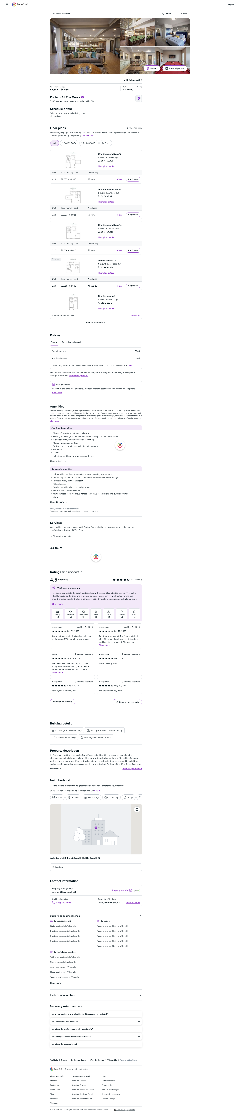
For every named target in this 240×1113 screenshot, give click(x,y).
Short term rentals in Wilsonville (63, 962)
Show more (57, 604)
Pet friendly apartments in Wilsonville (65, 957)
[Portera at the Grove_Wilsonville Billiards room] (172, 60)
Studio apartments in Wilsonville (63, 926)
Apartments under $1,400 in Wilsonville (112, 936)
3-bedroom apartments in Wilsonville (65, 941)
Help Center (55, 1089)
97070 (97, 790)
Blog (52, 1094)
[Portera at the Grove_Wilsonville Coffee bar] (137, 60)
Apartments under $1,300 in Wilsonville (112, 931)
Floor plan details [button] (106, 166)
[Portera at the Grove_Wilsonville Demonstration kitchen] (137, 32)
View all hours (133, 902)
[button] (85, 46)
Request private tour (132, 768)
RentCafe (54, 1060)
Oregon (64, 1060)
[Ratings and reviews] (81, 572)
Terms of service (108, 1080)
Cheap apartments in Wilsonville (63, 972)
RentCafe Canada (79, 1080)
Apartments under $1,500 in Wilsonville (112, 941)
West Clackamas (97, 1060)
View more (57, 392)
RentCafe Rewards (79, 1085)
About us (53, 1080)
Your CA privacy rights (111, 1089)
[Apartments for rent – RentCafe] (20, 5)
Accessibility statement (111, 1094)
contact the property (78, 375)
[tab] (69, 143)
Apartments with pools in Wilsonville (64, 977)
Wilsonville (112, 1060)
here (130, 365)
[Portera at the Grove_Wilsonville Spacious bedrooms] (172, 32)
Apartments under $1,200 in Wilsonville (112, 926)
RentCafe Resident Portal (82, 1098)
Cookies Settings (108, 1098)
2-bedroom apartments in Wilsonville (65, 936)
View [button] (119, 179)
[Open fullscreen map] (137, 809)
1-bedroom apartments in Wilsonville (65, 931)
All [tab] (54, 143)
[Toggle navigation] (7, 5)
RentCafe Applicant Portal (82, 1094)
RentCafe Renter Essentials (83, 1089)
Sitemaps (54, 1103)
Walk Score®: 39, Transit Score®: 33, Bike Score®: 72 (75, 858)
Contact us (54, 1085)
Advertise (54, 1098)
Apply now (133, 179)
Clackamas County (78, 1060)
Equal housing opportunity (125, 1110)
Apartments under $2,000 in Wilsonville (112, 946)
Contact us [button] (135, 315)
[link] (231, 4)
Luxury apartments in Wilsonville (63, 967)
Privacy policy (107, 1085)
